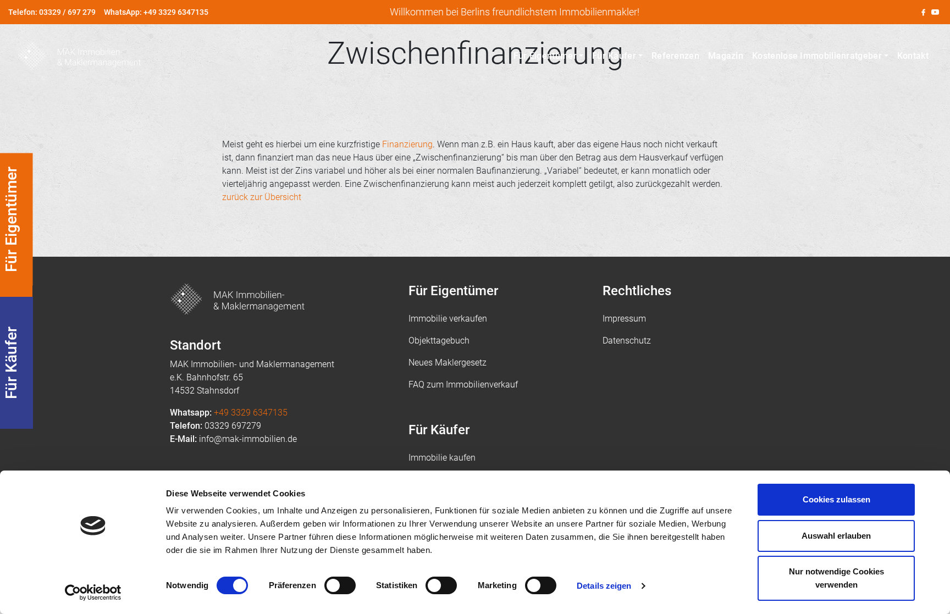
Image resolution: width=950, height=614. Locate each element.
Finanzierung (407, 144)
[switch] (340, 585)
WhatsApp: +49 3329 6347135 (156, 12)
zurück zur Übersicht (261, 197)
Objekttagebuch (439, 340)
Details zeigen (604, 585)
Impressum (624, 318)
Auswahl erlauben (836, 535)
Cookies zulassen (836, 499)
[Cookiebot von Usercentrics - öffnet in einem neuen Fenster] (93, 592)
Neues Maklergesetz (447, 362)
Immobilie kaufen (442, 457)
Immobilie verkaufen (447, 318)
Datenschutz (627, 340)
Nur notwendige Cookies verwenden (836, 578)
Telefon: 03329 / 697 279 (52, 12)
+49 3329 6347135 (251, 412)
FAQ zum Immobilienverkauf (463, 384)
